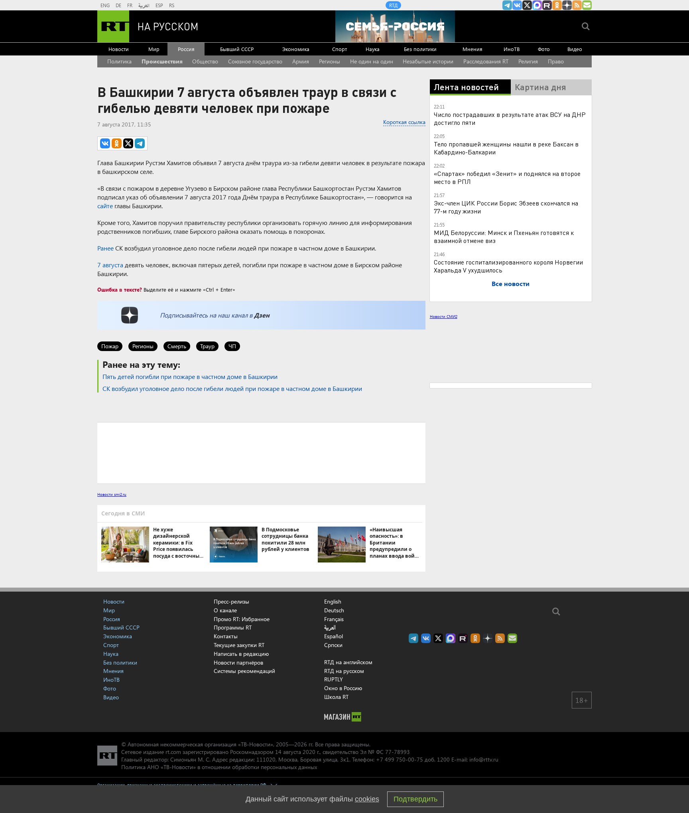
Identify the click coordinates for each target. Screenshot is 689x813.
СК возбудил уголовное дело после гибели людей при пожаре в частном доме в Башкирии (232, 388)
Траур (207, 346)
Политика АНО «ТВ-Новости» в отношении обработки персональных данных (219, 767)
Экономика (295, 48)
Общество (205, 61)
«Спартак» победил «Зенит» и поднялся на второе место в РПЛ (507, 177)
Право (556, 61)
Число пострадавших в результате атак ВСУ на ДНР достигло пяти (510, 118)
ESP (159, 5)
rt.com (173, 752)
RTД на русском (344, 671)
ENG (105, 5)
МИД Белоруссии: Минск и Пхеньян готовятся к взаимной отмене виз (504, 236)
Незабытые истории (428, 61)
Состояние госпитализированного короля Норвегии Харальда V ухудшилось (508, 266)
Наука (373, 48)
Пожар (109, 346)
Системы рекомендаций (244, 671)
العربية (144, 5)
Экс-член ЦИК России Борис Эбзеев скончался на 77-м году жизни (506, 207)
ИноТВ (512, 48)
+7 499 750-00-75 (399, 759)
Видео (574, 48)
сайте (105, 205)
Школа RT (336, 697)
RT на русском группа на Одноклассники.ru (557, 5)
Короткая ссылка (404, 122)
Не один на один (371, 61)
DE (118, 5)
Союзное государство (255, 61)
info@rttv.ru (483, 759)
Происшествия (162, 61)
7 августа (110, 264)
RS (171, 5)
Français (334, 619)
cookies (367, 799)
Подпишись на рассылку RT (587, 5)
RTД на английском (348, 662)
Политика (119, 61)
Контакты (226, 636)
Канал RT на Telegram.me (507, 5)
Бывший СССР (237, 48)
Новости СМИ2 (443, 316)
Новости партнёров (238, 662)
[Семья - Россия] (395, 26)
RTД (393, 5)
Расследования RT (485, 61)
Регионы (329, 61)
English (332, 602)
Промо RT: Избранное (242, 619)
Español (333, 636)
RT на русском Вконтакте (517, 5)
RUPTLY (333, 679)
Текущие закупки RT (239, 645)
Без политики (420, 48)
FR (129, 5)
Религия (528, 61)
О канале (225, 610)
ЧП (232, 346)
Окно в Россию (343, 688)
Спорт (339, 48)
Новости (118, 48)
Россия (186, 48)
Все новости (511, 283)
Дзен (262, 315)
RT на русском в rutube (547, 5)
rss (577, 5)
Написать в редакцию (241, 653)
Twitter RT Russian (527, 5)
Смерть (176, 346)
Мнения (472, 48)
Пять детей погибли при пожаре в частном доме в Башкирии (190, 376)
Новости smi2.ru (111, 494)
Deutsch (334, 610)
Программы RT (233, 627)
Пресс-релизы (231, 601)
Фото (544, 48)
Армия (300, 61)
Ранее (105, 248)
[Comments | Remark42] (261, 452)
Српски (333, 645)
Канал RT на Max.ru (537, 5)
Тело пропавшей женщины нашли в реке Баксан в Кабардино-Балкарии (506, 148)
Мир (153, 48)
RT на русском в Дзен (567, 5)
